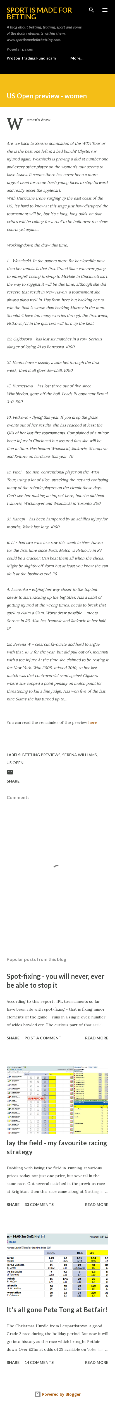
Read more (96, 1037)
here (92, 722)
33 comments (39, 1204)
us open (15, 762)
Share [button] (13, 781)
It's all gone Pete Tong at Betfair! (57, 1309)
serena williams (79, 754)
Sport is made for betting (39, 13)
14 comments (39, 1362)
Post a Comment (43, 1037)
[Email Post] (10, 774)
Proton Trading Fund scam (31, 58)
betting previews (41, 754)
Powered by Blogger (61, 1394)
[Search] (91, 10)
